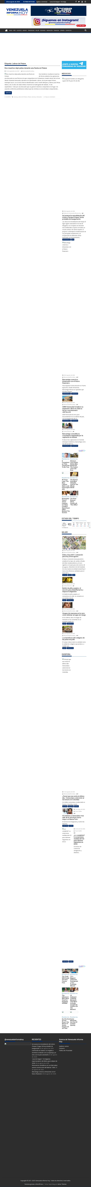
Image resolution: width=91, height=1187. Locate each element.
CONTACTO (68, 30)
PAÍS (14, 30)
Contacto (62, 1048)
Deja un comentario (50, 97)
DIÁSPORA (70, 806)
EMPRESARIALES (66, 239)
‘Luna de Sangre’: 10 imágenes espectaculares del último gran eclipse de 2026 (44, 1061)
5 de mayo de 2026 (80, 809)
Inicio (10, 30)
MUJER (37, 30)
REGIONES (43, 30)
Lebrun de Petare (22, 97)
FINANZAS (56, 30)
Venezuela (39, 97)
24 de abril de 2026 (80, 829)
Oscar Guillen (78, 811)
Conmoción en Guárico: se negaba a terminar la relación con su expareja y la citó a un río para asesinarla (44, 1053)
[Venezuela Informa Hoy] (6, 30)
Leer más (8, 92)
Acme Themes (62, 1184)
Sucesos (34, 97)
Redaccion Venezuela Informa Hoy (72, 213)
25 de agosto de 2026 (69, 429)
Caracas (16, 97)
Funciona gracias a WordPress (34, 1184)
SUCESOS (19, 30)
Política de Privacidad (65, 1050)
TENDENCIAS (31, 30)
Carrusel (65, 575)
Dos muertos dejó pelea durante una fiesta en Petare (26, 68)
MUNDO (25, 30)
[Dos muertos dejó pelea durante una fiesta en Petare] (21, 74)
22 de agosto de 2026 (69, 584)
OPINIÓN (62, 30)
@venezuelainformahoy (28, 71)
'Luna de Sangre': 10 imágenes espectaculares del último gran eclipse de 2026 (51, 2)
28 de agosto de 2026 (69, 211)
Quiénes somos (64, 1046)
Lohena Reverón (67, 431)
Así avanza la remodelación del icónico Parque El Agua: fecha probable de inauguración (43, 1046)
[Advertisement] (45, 46)
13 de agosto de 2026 (69, 792)
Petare (29, 97)
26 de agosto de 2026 (69, 402)
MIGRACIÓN (50, 30)
